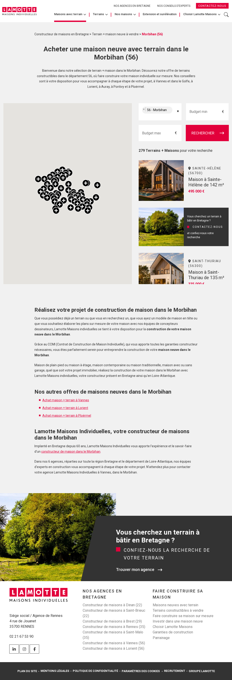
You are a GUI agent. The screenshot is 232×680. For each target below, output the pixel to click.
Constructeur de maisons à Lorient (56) (113, 648)
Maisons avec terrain (68, 14)
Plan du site (27, 671)
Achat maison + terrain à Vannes (65, 400)
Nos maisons (123, 14)
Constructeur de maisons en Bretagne (61, 34)
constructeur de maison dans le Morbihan (70, 451)
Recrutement (174, 671)
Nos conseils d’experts (173, 5)
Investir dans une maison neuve (178, 621)
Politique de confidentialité (95, 671)
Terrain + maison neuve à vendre (115, 34)
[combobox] (160, 111)
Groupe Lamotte (202, 671)
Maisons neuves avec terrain (175, 605)
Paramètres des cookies (141, 671)
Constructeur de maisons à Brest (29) (112, 621)
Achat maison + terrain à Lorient (65, 408)
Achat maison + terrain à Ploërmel (66, 415)
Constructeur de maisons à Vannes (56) (114, 643)
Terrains (98, 14)
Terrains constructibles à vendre (178, 610)
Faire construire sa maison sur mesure (183, 616)
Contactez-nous (212, 5)
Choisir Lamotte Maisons (200, 14)
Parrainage (161, 638)
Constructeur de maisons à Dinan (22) (112, 605)
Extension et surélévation (159, 14)
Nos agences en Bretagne (132, 5)
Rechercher (226, 16)
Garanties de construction (173, 632)
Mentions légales (55, 671)
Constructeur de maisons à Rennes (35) (114, 627)
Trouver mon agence (135, 569)
